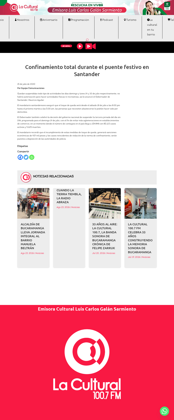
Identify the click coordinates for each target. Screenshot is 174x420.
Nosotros (23, 20)
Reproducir (80, 46)
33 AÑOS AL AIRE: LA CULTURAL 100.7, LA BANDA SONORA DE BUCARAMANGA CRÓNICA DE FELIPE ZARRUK (104, 236)
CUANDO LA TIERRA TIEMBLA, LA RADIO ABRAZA (69, 196)
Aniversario (49, 20)
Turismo (131, 20)
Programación (80, 20)
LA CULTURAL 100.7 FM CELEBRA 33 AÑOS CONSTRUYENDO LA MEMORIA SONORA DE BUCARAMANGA (140, 238)
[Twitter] (26, 157)
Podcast (107, 20)
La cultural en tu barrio (152, 27)
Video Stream (90, 46)
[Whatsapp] (31, 157)
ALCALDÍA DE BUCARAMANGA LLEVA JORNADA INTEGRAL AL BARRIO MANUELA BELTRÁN (33, 236)
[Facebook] (20, 157)
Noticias (40, 253)
